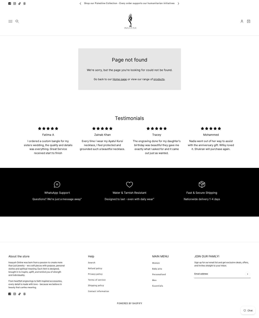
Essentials (157, 286)
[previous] (80, 3)
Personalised (159, 274)
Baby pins (157, 269)
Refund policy (95, 268)
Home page (120, 79)
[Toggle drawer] (10, 21)
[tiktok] (19, 3)
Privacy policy (95, 274)
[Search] (17, 21)
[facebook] (9, 3)
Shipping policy (96, 285)
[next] (178, 3)
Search (91, 263)
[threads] (24, 3)
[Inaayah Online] (129, 21)
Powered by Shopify (129, 303)
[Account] (242, 21)
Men (154, 280)
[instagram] (14, 3)
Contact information (98, 291)
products (159, 79)
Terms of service (97, 280)
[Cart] (249, 21)
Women (156, 263)
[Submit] (247, 274)
